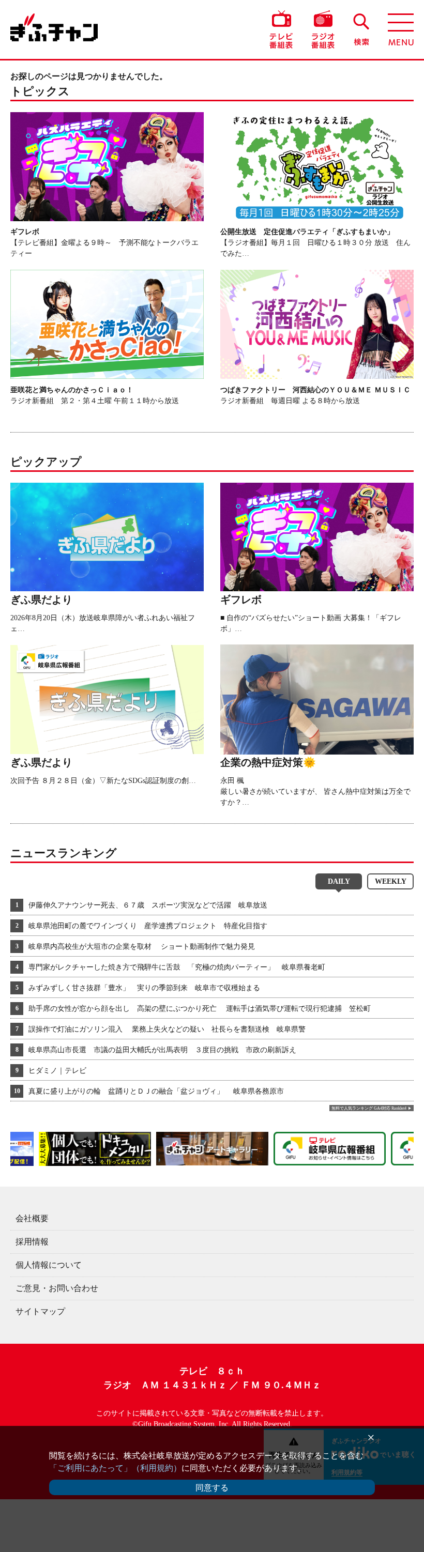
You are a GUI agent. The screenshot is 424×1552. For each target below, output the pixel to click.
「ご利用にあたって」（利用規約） (115, 1468)
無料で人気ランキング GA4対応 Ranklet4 (368, 1108)
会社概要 (32, 1218)
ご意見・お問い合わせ (57, 1288)
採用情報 (32, 1241)
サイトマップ (40, 1311)
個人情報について (49, 1265)
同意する (212, 1487)
